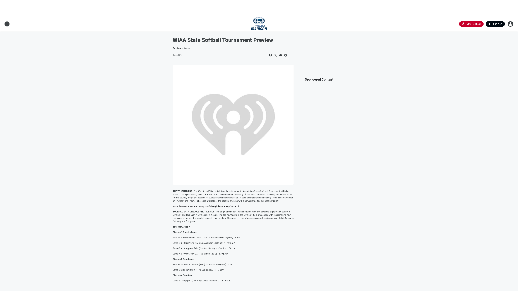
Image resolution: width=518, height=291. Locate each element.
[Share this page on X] (275, 55)
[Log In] (511, 24)
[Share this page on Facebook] (270, 55)
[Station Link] (259, 24)
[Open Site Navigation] (7, 24)
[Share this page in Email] (280, 55)
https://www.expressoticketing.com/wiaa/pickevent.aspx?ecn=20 (206, 206)
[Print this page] (286, 55)
